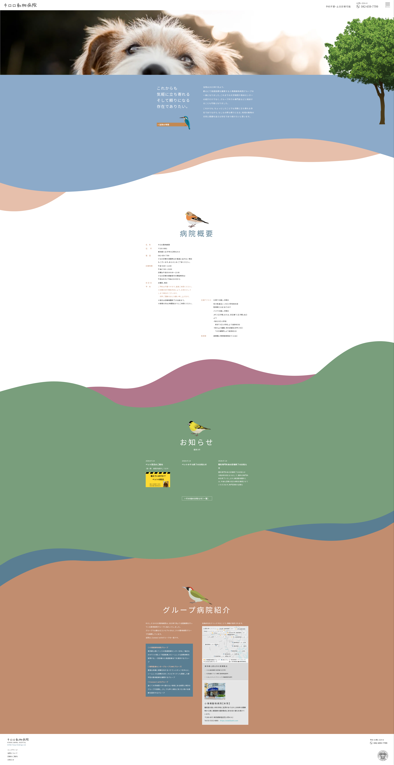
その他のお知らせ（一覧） (197, 498)
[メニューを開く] (387, 5)
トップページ (12, 750)
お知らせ (10, 759)
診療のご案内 (12, 756)
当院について (12, 753)
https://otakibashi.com (229, 720)
